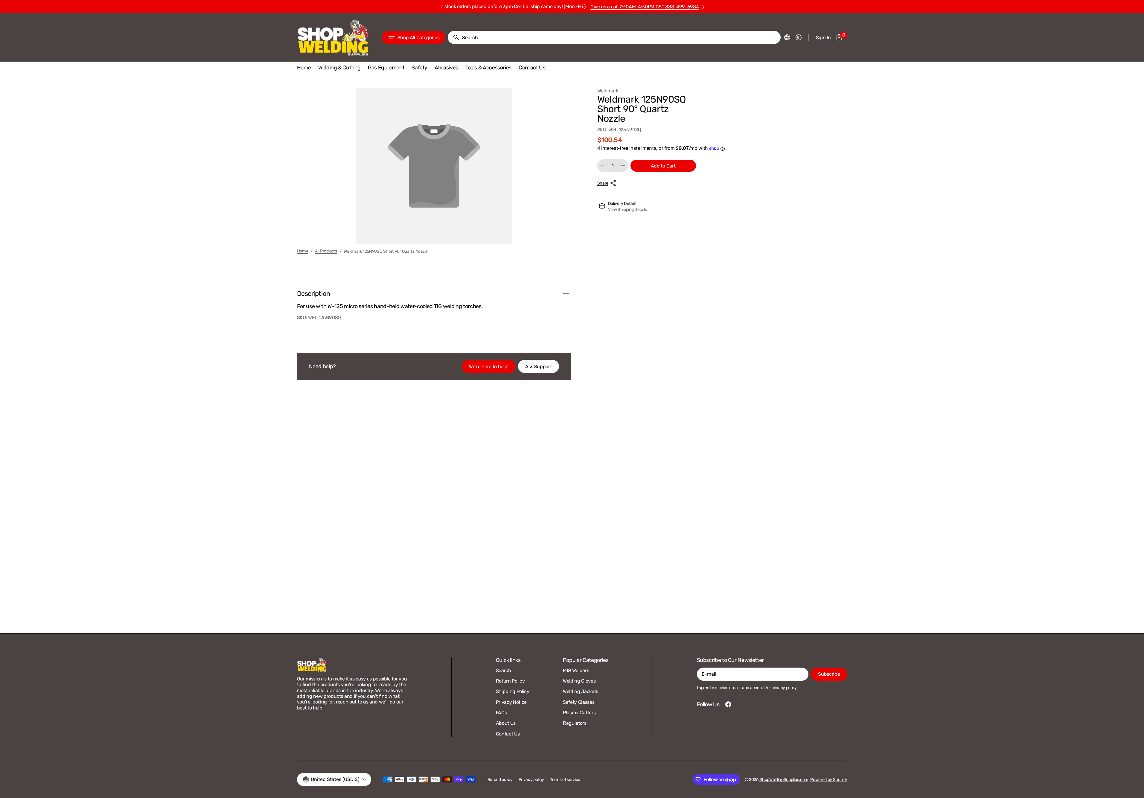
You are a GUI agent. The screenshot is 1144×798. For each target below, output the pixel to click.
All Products (326, 251)
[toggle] (566, 294)
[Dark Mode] (799, 37)
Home (302, 251)
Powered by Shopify (828, 779)
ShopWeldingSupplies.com (783, 779)
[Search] (454, 37)
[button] (787, 37)
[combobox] (620, 37)
